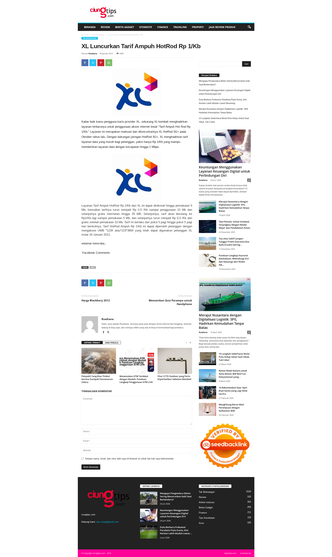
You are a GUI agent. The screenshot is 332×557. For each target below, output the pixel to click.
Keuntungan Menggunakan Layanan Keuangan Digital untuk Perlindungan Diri (224, 92)
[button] (249, 27)
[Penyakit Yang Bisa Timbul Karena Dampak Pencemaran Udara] (98, 361)
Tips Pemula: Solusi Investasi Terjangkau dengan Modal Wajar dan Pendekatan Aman (234, 224)
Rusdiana (93, 53)
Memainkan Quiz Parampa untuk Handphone (170, 302)
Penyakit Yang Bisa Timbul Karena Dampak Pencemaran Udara (97, 379)
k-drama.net (245, 553)
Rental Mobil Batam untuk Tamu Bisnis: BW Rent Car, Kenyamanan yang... (233, 373)
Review (105, 27)
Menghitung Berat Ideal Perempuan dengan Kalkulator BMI (231, 407)
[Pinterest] (100, 62)
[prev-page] (186, 343)
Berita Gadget (124, 27)
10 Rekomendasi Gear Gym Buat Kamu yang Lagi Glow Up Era (233, 390)
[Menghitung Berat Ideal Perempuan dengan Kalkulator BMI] (207, 409)
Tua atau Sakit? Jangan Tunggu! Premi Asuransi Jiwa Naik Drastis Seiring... (234, 241)
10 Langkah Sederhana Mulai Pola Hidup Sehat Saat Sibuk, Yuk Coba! (224, 120)
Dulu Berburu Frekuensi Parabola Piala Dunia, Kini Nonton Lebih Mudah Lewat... (176, 530)
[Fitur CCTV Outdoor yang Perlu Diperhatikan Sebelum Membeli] (175, 361)
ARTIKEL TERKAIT (92, 342)
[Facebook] (84, 62)
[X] (92, 62)
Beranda (90, 27)
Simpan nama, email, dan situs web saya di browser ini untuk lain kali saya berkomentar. (129, 458)
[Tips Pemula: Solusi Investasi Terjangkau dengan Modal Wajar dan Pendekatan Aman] (207, 226)
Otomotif (145, 27)
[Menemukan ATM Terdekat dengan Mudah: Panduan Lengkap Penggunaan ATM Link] (136, 361)
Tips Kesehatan (207, 518)
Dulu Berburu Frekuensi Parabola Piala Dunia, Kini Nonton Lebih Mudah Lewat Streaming (223, 101)
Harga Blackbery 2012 (95, 300)
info (93, 267)
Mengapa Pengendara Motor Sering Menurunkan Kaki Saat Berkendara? (224, 83)
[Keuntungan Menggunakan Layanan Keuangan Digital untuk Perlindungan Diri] (225, 146)
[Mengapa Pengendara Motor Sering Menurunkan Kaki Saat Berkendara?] (148, 498)
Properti (198, 27)
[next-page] (190, 343)
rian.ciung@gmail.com (107, 522)
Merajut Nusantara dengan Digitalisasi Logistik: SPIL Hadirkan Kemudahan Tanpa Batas (223, 111)
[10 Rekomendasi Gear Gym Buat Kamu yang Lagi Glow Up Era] (207, 392)
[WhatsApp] (108, 62)
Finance (162, 27)
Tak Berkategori (98, 35)
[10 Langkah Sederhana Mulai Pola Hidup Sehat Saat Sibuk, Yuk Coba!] (207, 358)
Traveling (180, 27)
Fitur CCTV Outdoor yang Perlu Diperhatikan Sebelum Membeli (174, 378)
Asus (201, 523)
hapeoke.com (230, 553)
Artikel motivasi (206, 502)
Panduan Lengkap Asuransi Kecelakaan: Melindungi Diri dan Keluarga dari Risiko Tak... (234, 260)
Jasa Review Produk (222, 27)
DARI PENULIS (111, 342)
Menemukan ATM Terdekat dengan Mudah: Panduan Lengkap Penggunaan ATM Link (136, 379)
